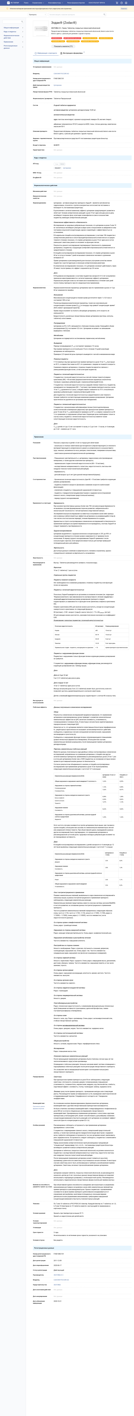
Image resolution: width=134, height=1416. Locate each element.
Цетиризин (58, 85)
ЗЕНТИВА (57, 1285)
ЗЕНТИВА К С (58, 1275)
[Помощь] (121, 3)
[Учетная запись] (126, 3)
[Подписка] (117, 3)
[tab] (46, 53)
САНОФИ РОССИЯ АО (61, 74)
